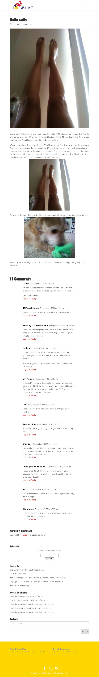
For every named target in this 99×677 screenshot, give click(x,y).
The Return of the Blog (19, 586)
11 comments (26, 24)
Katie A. (26, 348)
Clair (25, 404)
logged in (25, 535)
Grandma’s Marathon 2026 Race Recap (27, 570)
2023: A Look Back (18, 574)
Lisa (25, 283)
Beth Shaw (14, 596)
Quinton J (27, 379)
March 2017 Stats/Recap (32, 596)
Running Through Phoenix (35, 325)
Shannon (27, 509)
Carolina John (16, 600)
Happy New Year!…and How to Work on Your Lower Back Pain (36, 582)
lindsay (26, 444)
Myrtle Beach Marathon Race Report (38, 604)
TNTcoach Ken (30, 308)
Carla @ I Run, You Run (34, 466)
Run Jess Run (29, 424)
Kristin (26, 489)
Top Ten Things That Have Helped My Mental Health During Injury (38, 578)
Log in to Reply (29, 299)
